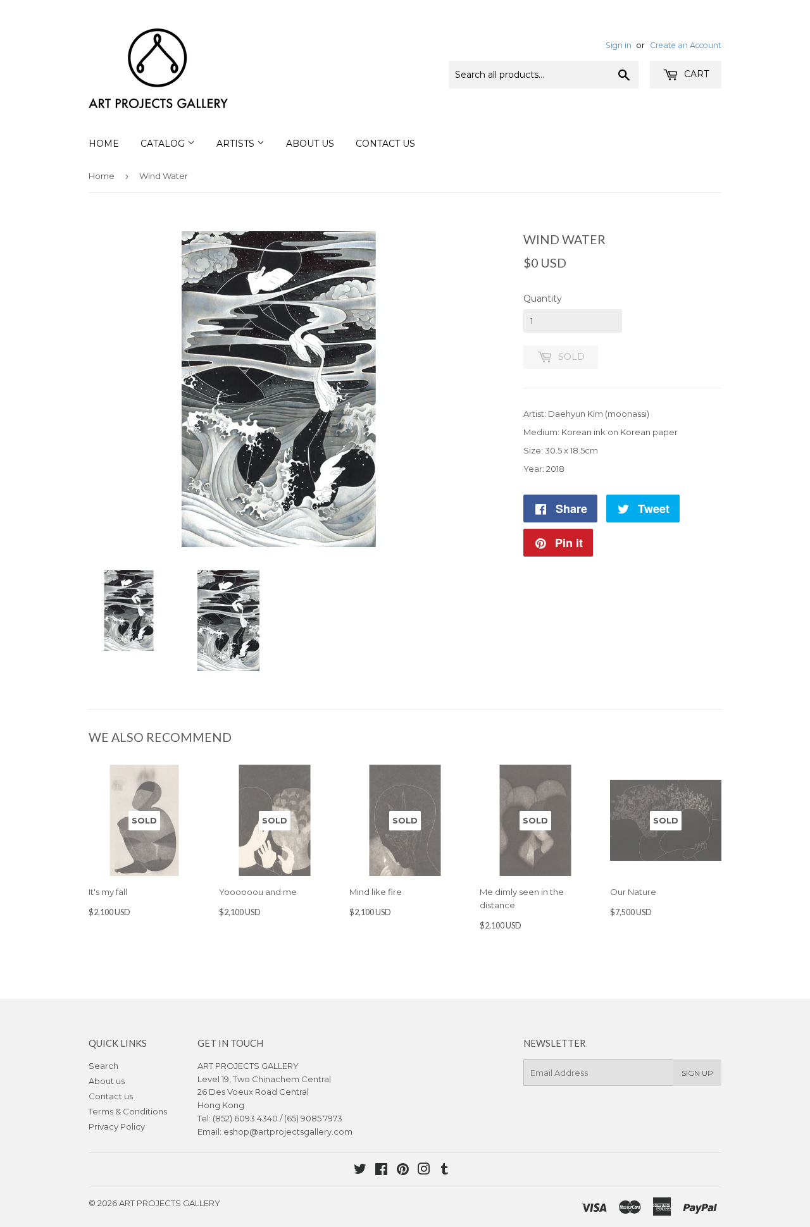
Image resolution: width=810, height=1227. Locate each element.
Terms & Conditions (128, 1111)
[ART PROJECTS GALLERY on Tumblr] (445, 1171)
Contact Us (385, 143)
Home (104, 143)
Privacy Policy (117, 1126)
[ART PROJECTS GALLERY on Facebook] (381, 1171)
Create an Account (685, 45)
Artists (236, 143)
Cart (695, 74)
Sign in (619, 45)
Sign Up (697, 1073)
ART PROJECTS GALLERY (169, 1203)
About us (107, 1081)
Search (103, 1066)
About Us (310, 143)
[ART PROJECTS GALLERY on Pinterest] (402, 1171)
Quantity (542, 298)
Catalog (163, 143)
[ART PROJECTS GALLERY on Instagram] (424, 1171)
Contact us (111, 1096)
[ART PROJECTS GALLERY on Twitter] (360, 1171)
